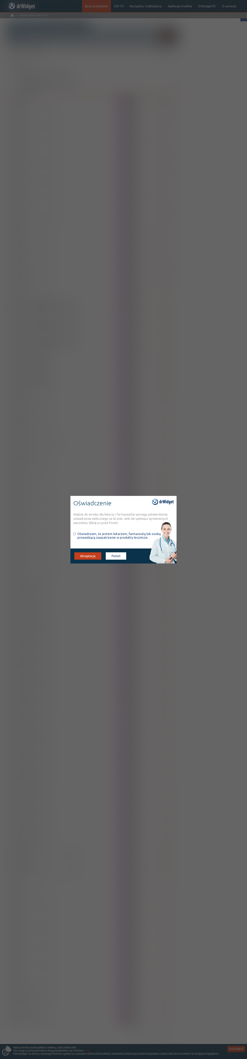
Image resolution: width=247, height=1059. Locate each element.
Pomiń (116, 556)
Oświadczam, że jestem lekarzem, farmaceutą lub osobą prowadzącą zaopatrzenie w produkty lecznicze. (119, 535)
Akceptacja (88, 556)
